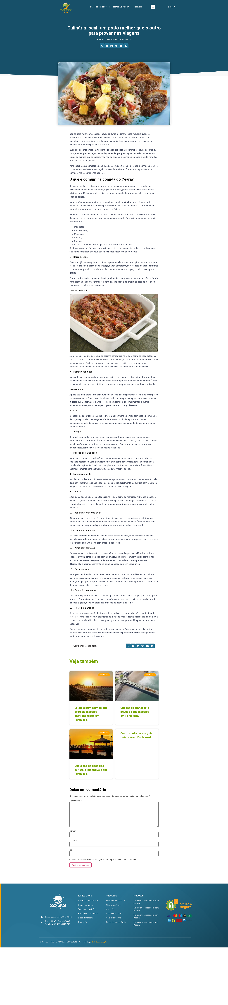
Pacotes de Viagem (120, 7)
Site (71, 850)
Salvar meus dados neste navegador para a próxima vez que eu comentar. (105, 859)
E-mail (73, 840)
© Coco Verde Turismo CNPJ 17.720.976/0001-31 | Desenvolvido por (73, 942)
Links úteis (85, 895)
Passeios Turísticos (98, 7)
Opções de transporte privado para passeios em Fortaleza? (134, 711)
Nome (72, 831)
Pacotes (138, 895)
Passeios (111, 895)
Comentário (75, 801)
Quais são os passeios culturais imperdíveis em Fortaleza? (90, 769)
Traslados (137, 7)
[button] (153, 7)
